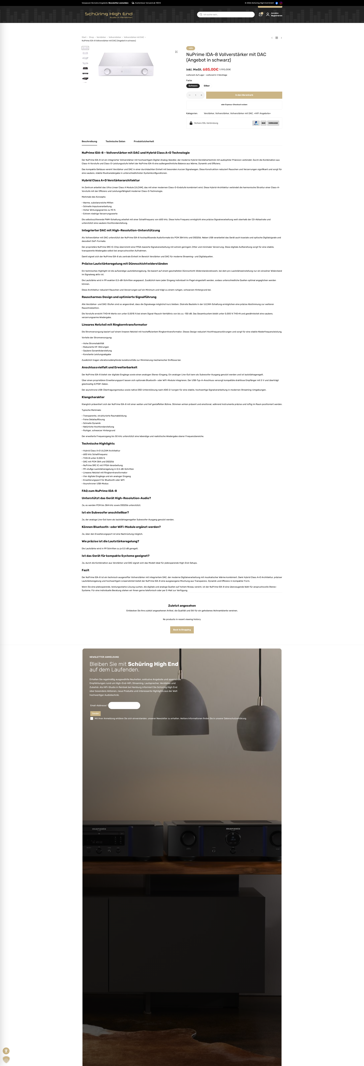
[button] (105, 3)
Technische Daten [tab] (115, 141)
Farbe (189, 80)
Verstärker (101, 37)
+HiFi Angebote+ (262, 113)
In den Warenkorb (244, 95)
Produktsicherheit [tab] (144, 141)
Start (84, 37)
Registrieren (276, 16)
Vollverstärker (115, 37)
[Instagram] (281, 3)
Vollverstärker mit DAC (134, 37)
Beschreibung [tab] (89, 141)
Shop (91, 37)
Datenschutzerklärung (235, 718)
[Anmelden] (267, 14)
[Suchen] (201, 14)
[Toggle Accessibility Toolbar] (6, 1051)
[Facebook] (276, 3)
